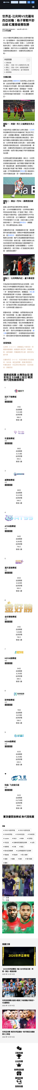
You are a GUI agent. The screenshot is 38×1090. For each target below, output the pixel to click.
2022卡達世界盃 (9, 830)
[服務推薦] (19, 1081)
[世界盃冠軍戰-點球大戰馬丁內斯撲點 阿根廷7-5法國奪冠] (19, 987)
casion (6, 838)
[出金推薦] (19, 1056)
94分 (19, 536)
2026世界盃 (7, 834)
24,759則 (19, 800)
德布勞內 (23, 222)
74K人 (19, 637)
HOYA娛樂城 (10, 658)
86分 (19, 490)
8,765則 (19, 674)
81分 (19, 627)
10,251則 (19, 495)
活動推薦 (19, 1053)
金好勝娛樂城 (10, 617)
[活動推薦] (19, 1048)
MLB (14, 838)
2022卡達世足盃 (24, 830)
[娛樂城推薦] (19, 1064)
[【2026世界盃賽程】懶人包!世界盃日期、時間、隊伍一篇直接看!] (19, 956)
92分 (19, 795)
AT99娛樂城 (10, 526)
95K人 (19, 459)
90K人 (19, 588)
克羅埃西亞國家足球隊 (19, 842)
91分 (19, 407)
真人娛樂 (24, 855)
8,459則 (19, 757)
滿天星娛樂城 (10, 568)
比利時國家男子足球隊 (23, 850)
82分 (19, 752)
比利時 (32, 130)
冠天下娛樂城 (10, 397)
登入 (29, 2)
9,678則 (19, 715)
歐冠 (21, 846)
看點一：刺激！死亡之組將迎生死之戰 (17, 65)
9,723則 (19, 454)
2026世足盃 (20, 834)
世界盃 (29, 838)
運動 (13, 859)
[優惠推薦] (19, 1073)
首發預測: (9, 72)
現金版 (6, 855)
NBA (22, 838)
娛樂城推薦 (19, 1070)
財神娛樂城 (9, 700)
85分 (19, 578)
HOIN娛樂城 (10, 741)
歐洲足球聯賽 (8, 850)
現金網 (14, 855)
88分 (19, 449)
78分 (19, 710)
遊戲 (5, 859)
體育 (5, 863)
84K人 (19, 762)
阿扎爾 (32, 292)
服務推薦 (19, 1086)
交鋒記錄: (8, 62)
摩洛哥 (22, 171)
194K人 (19, 806)
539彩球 (31, 834)
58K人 (19, 720)
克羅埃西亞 (16, 81)
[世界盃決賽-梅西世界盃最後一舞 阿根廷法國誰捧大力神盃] (19, 1019)
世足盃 (6, 842)
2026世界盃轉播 (6, 31)
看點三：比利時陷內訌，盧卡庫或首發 (17, 70)
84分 (19, 668)
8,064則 (19, 541)
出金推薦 (19, 1061)
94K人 (19, 500)
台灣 (32, 842)
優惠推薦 (19, 1078)
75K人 (19, 547)
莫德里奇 (11, 235)
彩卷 (14, 846)
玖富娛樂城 (9, 438)
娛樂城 (6, 846)
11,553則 (19, 412)
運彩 (20, 859)
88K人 (19, 679)
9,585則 (19, 583)
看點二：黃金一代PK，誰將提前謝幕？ (18, 67)
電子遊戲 (28, 859)
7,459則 (19, 632)
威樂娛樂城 (9, 480)
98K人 (19, 417)
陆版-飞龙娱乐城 (12, 785)
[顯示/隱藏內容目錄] (27, 60)
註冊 (33, 2)
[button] (33, 6)
